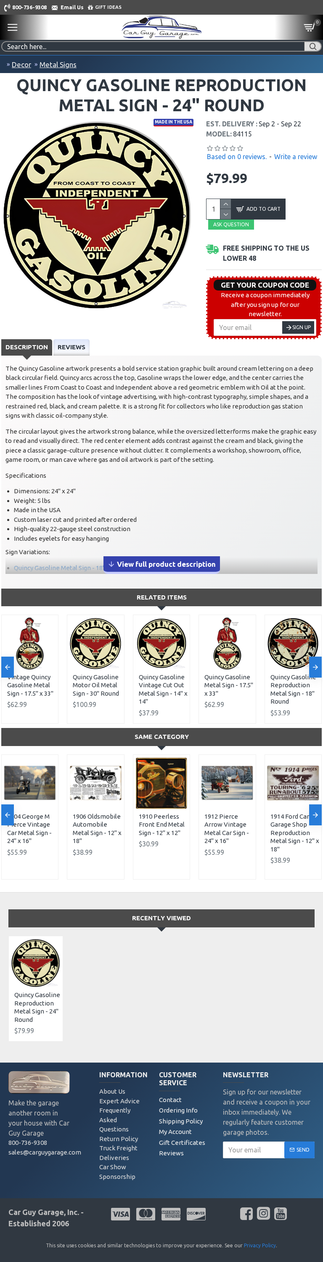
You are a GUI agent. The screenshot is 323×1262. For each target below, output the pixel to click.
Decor (21, 64)
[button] (7, 667)
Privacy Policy (260, 1245)
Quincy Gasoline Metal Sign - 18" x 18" (67, 567)
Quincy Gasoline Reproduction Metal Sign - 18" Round (293, 689)
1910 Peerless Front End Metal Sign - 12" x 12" (162, 824)
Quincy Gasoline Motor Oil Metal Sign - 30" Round (96, 685)
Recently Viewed (161, 918)
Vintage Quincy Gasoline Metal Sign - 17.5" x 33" (30, 685)
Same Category (162, 736)
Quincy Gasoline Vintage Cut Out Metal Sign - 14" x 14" (163, 689)
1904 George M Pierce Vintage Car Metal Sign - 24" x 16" (29, 829)
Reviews (71, 347)
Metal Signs (58, 64)
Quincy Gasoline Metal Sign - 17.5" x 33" (228, 685)
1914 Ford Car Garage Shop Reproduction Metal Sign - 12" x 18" (294, 833)
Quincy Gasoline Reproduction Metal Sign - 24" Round (37, 1007)
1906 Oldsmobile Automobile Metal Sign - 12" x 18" (97, 829)
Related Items (162, 597)
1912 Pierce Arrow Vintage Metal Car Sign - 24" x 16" (226, 829)
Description (26, 347)
